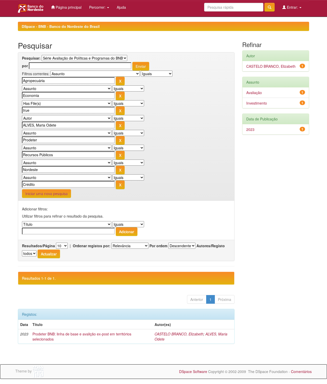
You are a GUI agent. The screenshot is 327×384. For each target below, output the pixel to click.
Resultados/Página (38, 245)
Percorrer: (98, 7)
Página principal (68, 7)
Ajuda (121, 7)
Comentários (301, 371)
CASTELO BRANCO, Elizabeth (179, 333)
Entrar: (292, 7)
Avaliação (254, 92)
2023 (250, 129)
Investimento (256, 103)
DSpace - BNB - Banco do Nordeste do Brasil (61, 26)
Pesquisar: (31, 58)
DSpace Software (193, 371)
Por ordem (158, 245)
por (25, 65)
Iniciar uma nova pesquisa (46, 193)
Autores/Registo (210, 245)
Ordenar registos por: (91, 245)
